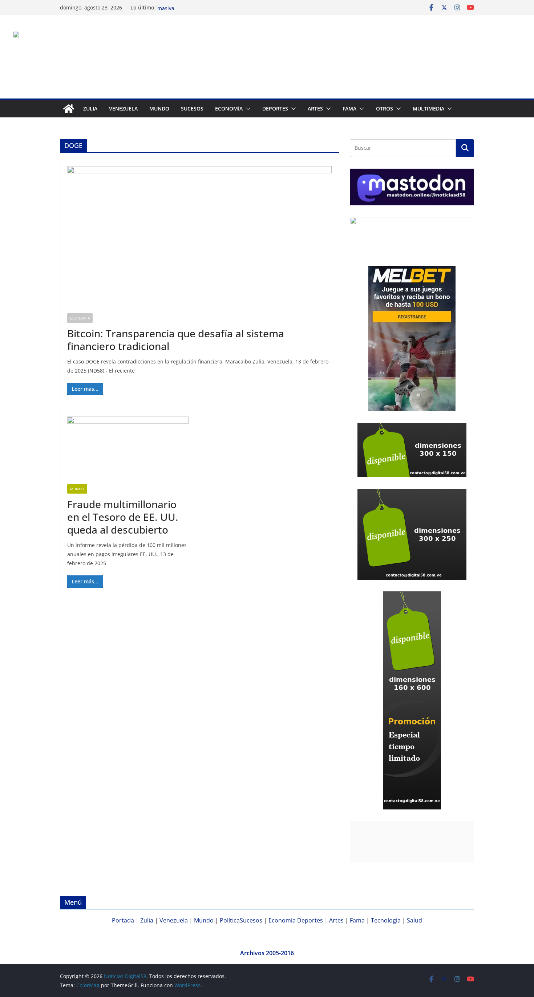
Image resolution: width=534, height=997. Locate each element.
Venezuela (123, 108)
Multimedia (428, 108)
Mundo (159, 108)
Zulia (90, 108)
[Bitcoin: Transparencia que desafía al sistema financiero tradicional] (199, 239)
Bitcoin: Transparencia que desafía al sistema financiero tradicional (175, 339)
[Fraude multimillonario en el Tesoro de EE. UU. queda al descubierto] (128, 450)
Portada (123, 920)
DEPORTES (275, 108)
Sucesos (192, 108)
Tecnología (386, 920)
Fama (349, 108)
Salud (414, 920)
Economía (229, 108)
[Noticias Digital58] (68, 108)
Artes (315, 108)
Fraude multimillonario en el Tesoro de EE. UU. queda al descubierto (122, 516)
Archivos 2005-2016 (267, 953)
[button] (247, 109)
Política (230, 920)
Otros (384, 108)
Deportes (310, 920)
